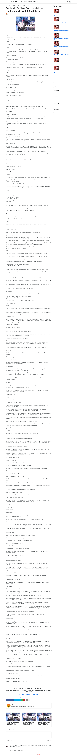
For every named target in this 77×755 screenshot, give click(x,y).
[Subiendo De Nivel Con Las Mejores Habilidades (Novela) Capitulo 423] (29, 717)
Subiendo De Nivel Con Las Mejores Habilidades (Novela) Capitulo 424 (13, 723)
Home (7, 5)
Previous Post (9, 740)
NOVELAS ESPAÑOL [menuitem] (32, 1)
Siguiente (35, 694)
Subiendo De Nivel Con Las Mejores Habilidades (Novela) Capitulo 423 (28, 723)
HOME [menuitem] (25, 1)
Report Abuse (58, 86)
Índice (28, 694)
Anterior (22, 694)
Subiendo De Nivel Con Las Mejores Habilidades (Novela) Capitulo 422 (44, 723)
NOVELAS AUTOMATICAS (14, 2)
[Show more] (29, 700)
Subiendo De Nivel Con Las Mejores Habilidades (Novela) (20, 5)
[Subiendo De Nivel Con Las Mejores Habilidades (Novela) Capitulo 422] (44, 717)
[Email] (27, 700)
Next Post (49, 740)
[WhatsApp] (22, 700)
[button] (67, 2)
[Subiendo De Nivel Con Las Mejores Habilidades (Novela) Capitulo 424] (13, 717)
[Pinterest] (24, 700)
